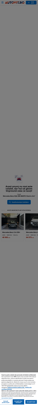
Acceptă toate (31, 402)
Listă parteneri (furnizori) (7, 398)
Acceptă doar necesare (18, 401)
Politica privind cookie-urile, (16, 387)
